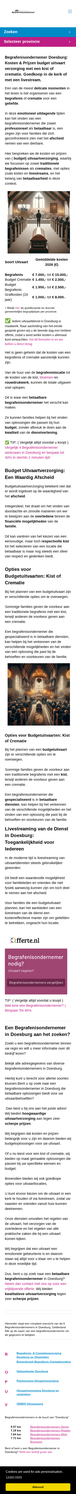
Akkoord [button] (38, 1487)
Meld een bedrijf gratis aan (35, 1452)
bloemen (46, 377)
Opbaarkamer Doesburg (32, 1371)
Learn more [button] (14, 1477)
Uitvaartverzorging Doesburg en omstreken (38, 1392)
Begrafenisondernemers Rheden (50, 1430)
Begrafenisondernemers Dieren (49, 1426)
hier (17, 307)
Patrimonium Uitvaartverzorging (38, 1380)
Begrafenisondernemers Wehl (48, 1434)
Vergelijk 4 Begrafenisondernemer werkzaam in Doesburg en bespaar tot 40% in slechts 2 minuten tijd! (34, 452)
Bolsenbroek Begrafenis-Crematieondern (44, 1361)
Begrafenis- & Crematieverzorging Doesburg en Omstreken (39, 1355)
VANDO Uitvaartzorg (30, 1403)
